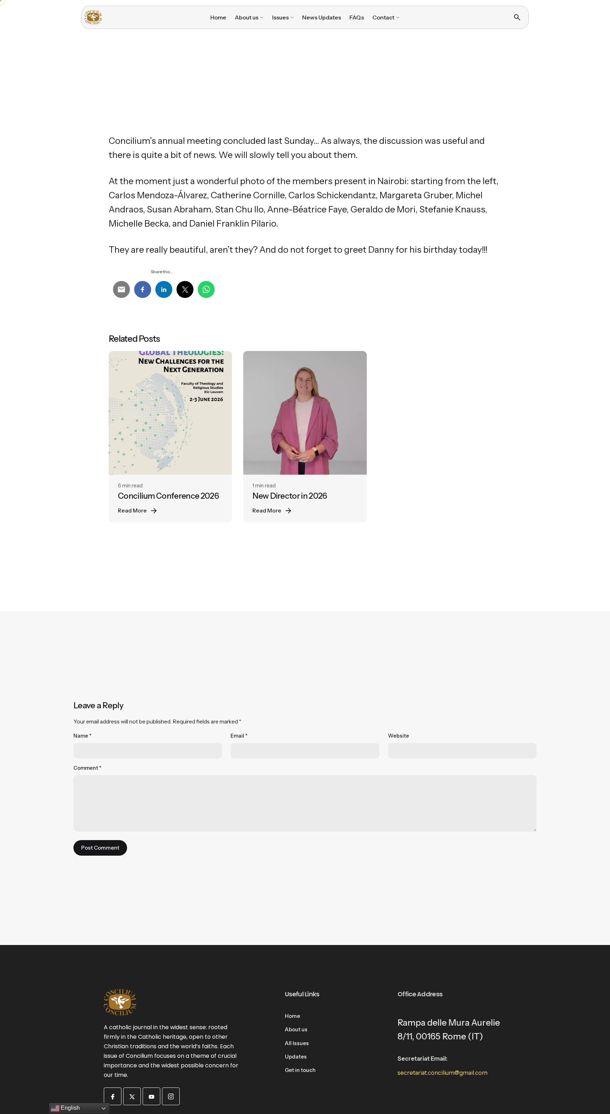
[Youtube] (151, 1096)
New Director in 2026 (289, 496)
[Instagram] (171, 1096)
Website (398, 736)
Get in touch (300, 1070)
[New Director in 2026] (304, 412)
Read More (132, 510)
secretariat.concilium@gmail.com (442, 1072)
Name (82, 736)
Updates (296, 1057)
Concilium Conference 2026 (168, 496)
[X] (132, 1096)
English (69, 1108)
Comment (87, 768)
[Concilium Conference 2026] (170, 412)
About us (296, 1029)
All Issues (297, 1043)
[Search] (517, 17)
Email (239, 736)
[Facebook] (112, 1096)
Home (292, 1016)
